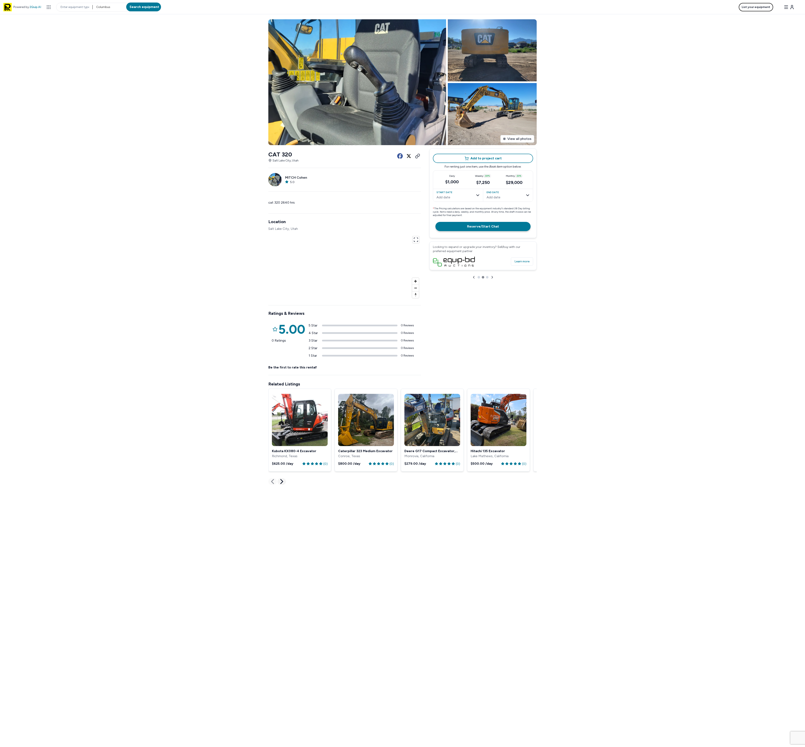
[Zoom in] (415, 281)
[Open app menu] (48, 7)
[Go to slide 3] (487, 307)
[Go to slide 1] (479, 307)
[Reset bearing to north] (415, 294)
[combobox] (96, 7)
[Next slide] (492, 307)
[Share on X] (409, 156)
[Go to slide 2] (483, 307)
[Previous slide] (474, 307)
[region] (344, 266)
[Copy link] (417, 156)
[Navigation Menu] (789, 7)
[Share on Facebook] (400, 156)
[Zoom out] (415, 288)
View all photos (519, 139)
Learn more (522, 292)
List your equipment (756, 7)
